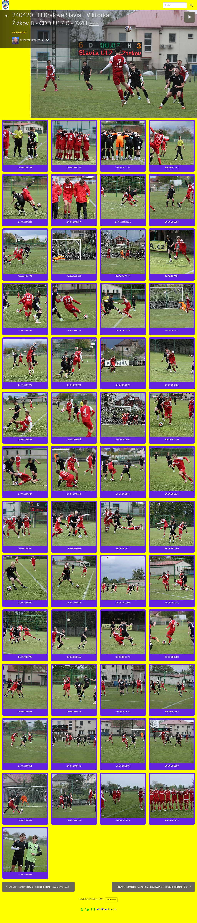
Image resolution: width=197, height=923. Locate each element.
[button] (4, 918)
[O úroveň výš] (6, 16)
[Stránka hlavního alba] (5, 5)
